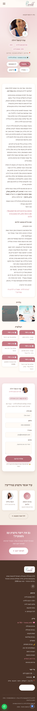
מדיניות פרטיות (30, 662)
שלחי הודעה (18, 459)
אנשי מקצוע (27, 15)
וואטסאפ (29, 677)
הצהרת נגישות (30, 655)
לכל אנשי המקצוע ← (18, 516)
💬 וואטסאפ (12, 64)
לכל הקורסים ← (30, 611)
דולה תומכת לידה (29, 597)
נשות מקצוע (31, 633)
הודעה (30, 440)
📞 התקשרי (24, 64)
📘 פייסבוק (12, 70)
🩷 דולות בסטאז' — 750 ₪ (26, 623)
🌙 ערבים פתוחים (29, 644)
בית (34, 15)
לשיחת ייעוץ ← (18, 551)
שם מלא (29, 411)
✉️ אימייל (24, 70)
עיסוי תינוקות (31, 608)
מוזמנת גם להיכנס (19, 214)
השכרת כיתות (31, 651)
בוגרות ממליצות (30, 637)
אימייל (30, 430)
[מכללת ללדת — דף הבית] (30, 3)
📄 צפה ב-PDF (29, 332)
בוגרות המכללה (30, 630)
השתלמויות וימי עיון (29, 648)
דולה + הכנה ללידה (29, 601)
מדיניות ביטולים (29, 659)
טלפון (30, 421)
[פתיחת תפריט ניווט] (4, 3)
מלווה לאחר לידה (29, 604)
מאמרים (32, 641)
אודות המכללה (30, 626)
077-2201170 (27, 673)
